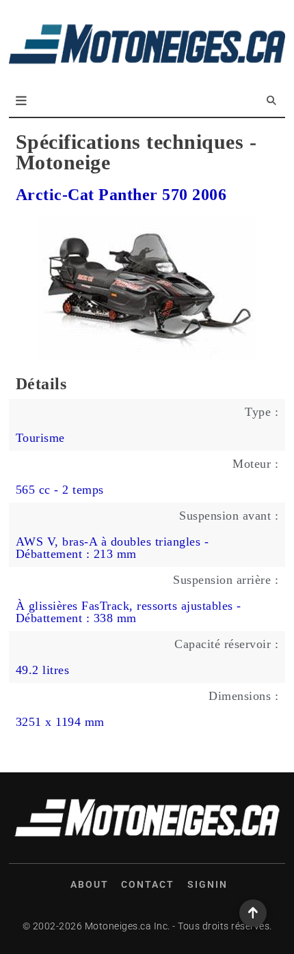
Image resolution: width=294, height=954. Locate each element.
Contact (147, 884)
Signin (207, 884)
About (89, 884)
